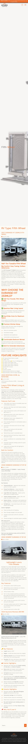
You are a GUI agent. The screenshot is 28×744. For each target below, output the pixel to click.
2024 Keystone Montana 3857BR (12, 612)
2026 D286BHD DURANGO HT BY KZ (13, 465)
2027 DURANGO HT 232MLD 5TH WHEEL (12, 233)
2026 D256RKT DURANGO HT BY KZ (13, 537)
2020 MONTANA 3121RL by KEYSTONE (10, 376)
